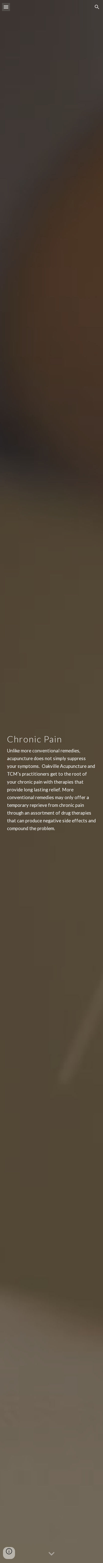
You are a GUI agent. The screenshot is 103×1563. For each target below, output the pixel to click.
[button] (6, 7)
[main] (51, 782)
